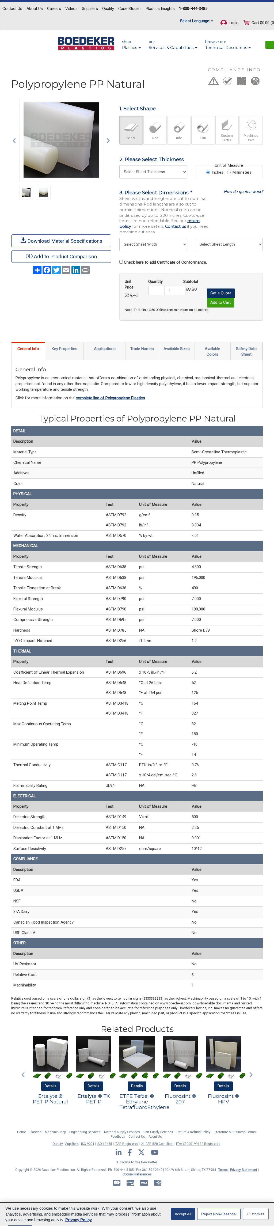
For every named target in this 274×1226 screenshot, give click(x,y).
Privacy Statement (243, 1170)
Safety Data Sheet (246, 351)
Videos (71, 8)
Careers (54, 8)
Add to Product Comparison (65, 256)
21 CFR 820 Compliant (157, 1144)
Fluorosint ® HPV (223, 1099)
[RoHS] (227, 82)
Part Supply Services (158, 1132)
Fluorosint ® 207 (180, 1099)
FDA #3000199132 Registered (198, 1144)
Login (233, 22)
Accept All (183, 1214)
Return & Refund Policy (193, 1132)
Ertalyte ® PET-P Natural (50, 1099)
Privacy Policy (78, 1219)
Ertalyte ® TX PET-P (94, 1099)
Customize (256, 1214)
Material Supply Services (122, 1132)
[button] (16, 140)
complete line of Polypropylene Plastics (110, 398)
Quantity (155, 281)
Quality (108, 8)
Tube (179, 138)
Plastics (35, 1132)
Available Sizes (176, 348)
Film (203, 138)
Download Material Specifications (64, 241)
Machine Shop (55, 1132)
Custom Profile (227, 138)
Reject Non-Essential (219, 1214)
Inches (217, 172)
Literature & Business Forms (235, 1132)
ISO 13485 (104, 1144)
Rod (155, 138)
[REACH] (241, 82)
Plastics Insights (160, 8)
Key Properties (64, 348)
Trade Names (142, 348)
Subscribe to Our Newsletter (136, 1162)
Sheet (131, 138)
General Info (28, 348)
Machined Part (251, 138)
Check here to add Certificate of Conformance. (165, 262)
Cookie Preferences (137, 1174)
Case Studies (130, 8)
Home (21, 1132)
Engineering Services (85, 1132)
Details (50, 1086)
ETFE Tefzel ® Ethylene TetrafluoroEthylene (144, 1101)
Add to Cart (220, 302)
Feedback (118, 1136)
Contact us (175, 226)
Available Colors (212, 351)
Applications (105, 348)
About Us (34, 8)
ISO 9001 (87, 1144)
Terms (223, 1170)
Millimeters (242, 172)
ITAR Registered (127, 1144)
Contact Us (12, 8)
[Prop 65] (213, 82)
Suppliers (90, 8)
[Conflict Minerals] (255, 82)
